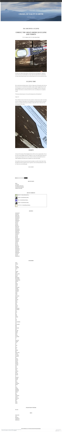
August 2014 (17, 253)
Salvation (16, 379)
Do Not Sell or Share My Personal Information (34, 428)
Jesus (16, 337)
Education (16, 305)
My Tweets (16, 409)
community (16, 288)
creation (16, 293)
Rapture (16, 372)
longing (16, 345)
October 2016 (17, 231)
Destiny (16, 298)
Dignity (16, 300)
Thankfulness (17, 389)
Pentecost (16, 361)
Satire (16, 380)
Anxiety (16, 268)
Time (16, 393)
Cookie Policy (15, 430)
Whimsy (16, 399)
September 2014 (17, 252)
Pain (15, 357)
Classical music (17, 287)
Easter (16, 303)
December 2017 (17, 216)
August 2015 (17, 241)
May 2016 (16, 237)
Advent (16, 262)
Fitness (16, 315)
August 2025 (17, 214)
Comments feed (17, 418)
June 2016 (16, 236)
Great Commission (17, 321)
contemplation (17, 289)
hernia (16, 329)
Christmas (16, 284)
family (16, 314)
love (15, 346)
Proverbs (16, 368)
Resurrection (17, 377)
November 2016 (17, 230)
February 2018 (17, 215)
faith (15, 313)
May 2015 (16, 243)
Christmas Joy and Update (18, 188)
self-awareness (17, 383)
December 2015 (17, 238)
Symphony (16, 388)
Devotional (16, 299)
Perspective (16, 363)
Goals (16, 319)
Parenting (16, 358)
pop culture (16, 364)
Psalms (16, 369)
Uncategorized (17, 395)
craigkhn (19, 197)
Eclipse (36, 37)
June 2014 (16, 254)
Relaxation (16, 374)
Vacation (16, 396)
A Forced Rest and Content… (25, 197)
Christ (33, 37)
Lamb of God (17, 340)
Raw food (16, 373)
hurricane (16, 335)
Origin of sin (17, 356)
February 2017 (17, 226)
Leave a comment (31, 166)
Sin (15, 385)
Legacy (16, 342)
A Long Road (17, 184)
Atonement (16, 271)
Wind (16, 400)
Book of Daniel (17, 278)
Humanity (16, 331)
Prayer (16, 367)
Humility (16, 332)
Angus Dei (16, 266)
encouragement (17, 309)
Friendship (16, 316)
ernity (16, 310)
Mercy (16, 351)
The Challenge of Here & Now (19, 185)
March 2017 (16, 225)
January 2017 (17, 227)
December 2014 (17, 248)
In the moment (17, 336)
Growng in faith (17, 324)
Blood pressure (17, 277)
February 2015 (17, 246)
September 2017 (17, 220)
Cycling (16, 294)
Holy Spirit (16, 330)
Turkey (16, 394)
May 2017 (16, 222)
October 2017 (17, 219)
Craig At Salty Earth (31, 14)
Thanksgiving (17, 390)
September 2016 (17, 232)
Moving (16, 183)
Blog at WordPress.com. (24, 428)
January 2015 (17, 247)
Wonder (38, 37)
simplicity (16, 384)
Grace (16, 320)
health (16, 326)
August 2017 (17, 221)
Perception (16, 362)
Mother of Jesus (17, 352)
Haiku (16, 325)
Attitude (16, 272)
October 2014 (17, 251)
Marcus (16, 347)
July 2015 (16, 242)
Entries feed (16, 417)
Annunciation (17, 267)
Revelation (16, 378)
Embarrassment (17, 308)
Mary (16, 348)
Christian (16, 283)
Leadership (16, 341)
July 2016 (16, 235)
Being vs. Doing (17, 273)
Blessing (16, 276)
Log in (16, 416)
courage (16, 292)
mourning (16, 353)
